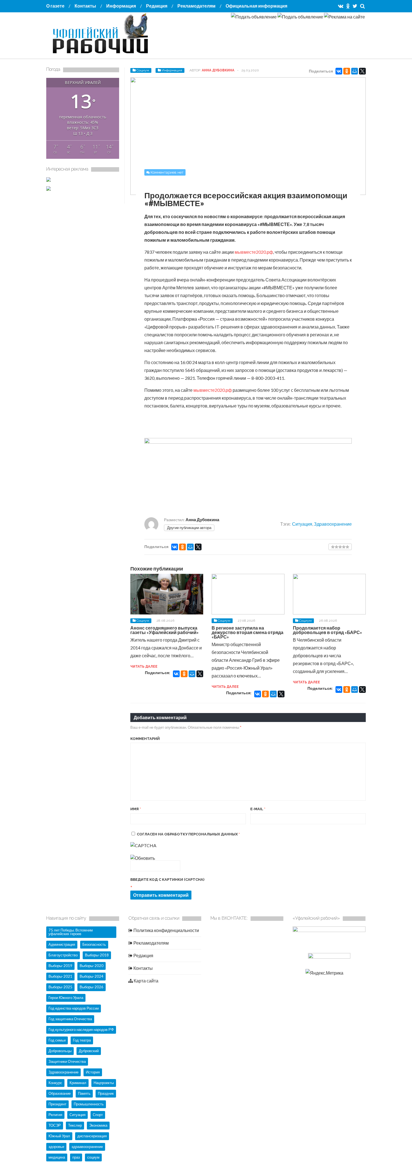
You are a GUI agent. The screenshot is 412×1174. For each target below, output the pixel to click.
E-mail (257, 809)
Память (84, 1093)
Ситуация (302, 524)
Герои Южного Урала (65, 997)
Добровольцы (59, 1051)
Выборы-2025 (60, 987)
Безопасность (94, 944)
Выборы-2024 (91, 976)
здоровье (56, 1146)
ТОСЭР (54, 1125)
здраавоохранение (87, 1146)
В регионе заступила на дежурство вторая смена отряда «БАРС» (247, 632)
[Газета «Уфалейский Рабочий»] (102, 54)
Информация (121, 5)
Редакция (156, 5)
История (93, 1072)
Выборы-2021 (60, 976)
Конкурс (55, 1082)
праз (76, 1157)
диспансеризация (92, 1136)
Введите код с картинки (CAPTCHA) (167, 879)
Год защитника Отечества (70, 1019)
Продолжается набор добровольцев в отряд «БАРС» (327, 630)
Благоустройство (63, 955)
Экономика (98, 1125)
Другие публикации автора (189, 527)
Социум (142, 70)
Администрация (61, 944)
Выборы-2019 (60, 965)
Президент (57, 1104)
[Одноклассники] (346, 71)
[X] (362, 71)
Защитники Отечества (67, 1061)
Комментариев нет (167, 172)
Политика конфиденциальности (166, 930)
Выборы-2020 (91, 965)
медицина (56, 1157)
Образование (59, 1093)
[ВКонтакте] (338, 71)
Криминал (78, 1082)
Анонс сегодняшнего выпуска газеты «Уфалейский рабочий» (164, 630)
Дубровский (89, 1051)
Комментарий (145, 739)
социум (93, 1157)
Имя (135, 809)
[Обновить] (142, 858)
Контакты (85, 5)
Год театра (82, 1040)
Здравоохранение (333, 524)
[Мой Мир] (354, 71)
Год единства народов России (73, 1008)
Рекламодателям (196, 5)
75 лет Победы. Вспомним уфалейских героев (70, 932)
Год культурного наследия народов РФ (81, 1029)
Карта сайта (145, 980)
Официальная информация (256, 5)
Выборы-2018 (97, 955)
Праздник (106, 1093)
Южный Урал (59, 1136)
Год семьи (57, 1040)
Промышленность (89, 1104)
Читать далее (144, 666)
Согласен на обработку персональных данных (188, 834)
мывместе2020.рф (254, 252)
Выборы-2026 (91, 987)
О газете (55, 5)
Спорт (98, 1114)
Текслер (75, 1125)
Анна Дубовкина (218, 70)
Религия (55, 1114)
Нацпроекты (104, 1082)
